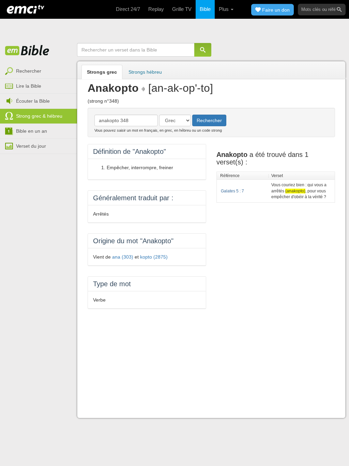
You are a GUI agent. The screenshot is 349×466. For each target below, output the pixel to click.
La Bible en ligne (27, 51)
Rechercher (28, 71)
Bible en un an (31, 131)
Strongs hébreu (145, 72)
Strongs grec (102, 72)
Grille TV (182, 9)
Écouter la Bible (33, 101)
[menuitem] (38, 71)
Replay (156, 9)
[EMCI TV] (25, 8)
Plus (224, 9)
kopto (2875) (154, 257)
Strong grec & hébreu (39, 116)
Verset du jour (31, 146)
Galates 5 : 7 (232, 191)
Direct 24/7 (128, 9)
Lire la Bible (28, 86)
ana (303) (122, 257)
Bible (205, 9)
